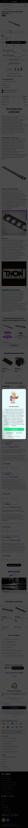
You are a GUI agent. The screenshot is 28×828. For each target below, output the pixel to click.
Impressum (10, 436)
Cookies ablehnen (10, 432)
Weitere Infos (19, 432)
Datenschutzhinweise (16, 436)
